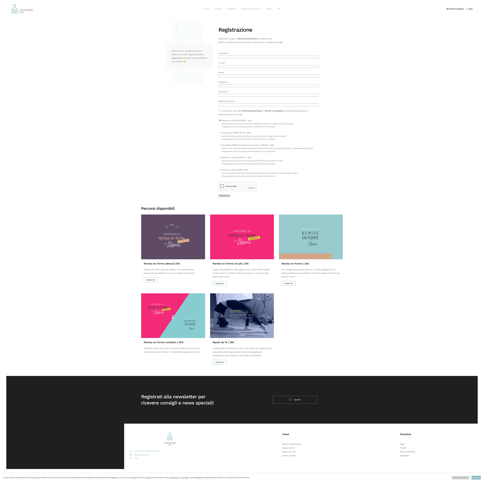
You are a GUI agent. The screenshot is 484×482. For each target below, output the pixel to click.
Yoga (402, 444)
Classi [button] (268, 9)
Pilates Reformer (407, 451)
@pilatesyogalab (142, 454)
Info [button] (279, 9)
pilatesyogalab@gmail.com (147, 451)
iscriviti (297, 400)
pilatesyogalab (456, 9)
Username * (223, 53)
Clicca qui (174, 478)
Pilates (403, 448)
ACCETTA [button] (476, 478)
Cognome (222, 82)
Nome (221, 72)
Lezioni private (289, 455)
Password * (223, 91)
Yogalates (404, 455)
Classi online (288, 448)
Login (470, 9)
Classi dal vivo (289, 451)
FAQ (136, 458)
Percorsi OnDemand (291, 444)
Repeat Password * (227, 101)
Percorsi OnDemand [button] (250, 9)
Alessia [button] (218, 9)
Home (206, 9)
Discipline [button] (231, 9)
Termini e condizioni (274, 111)
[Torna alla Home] (22, 9)
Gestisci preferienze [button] (460, 478)
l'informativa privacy (252, 111)
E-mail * (222, 63)
